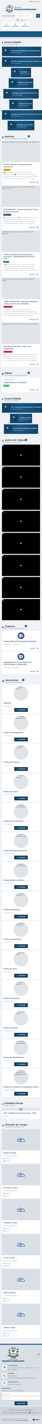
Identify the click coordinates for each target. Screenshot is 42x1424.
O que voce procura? (8, 16)
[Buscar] (38, 16)
